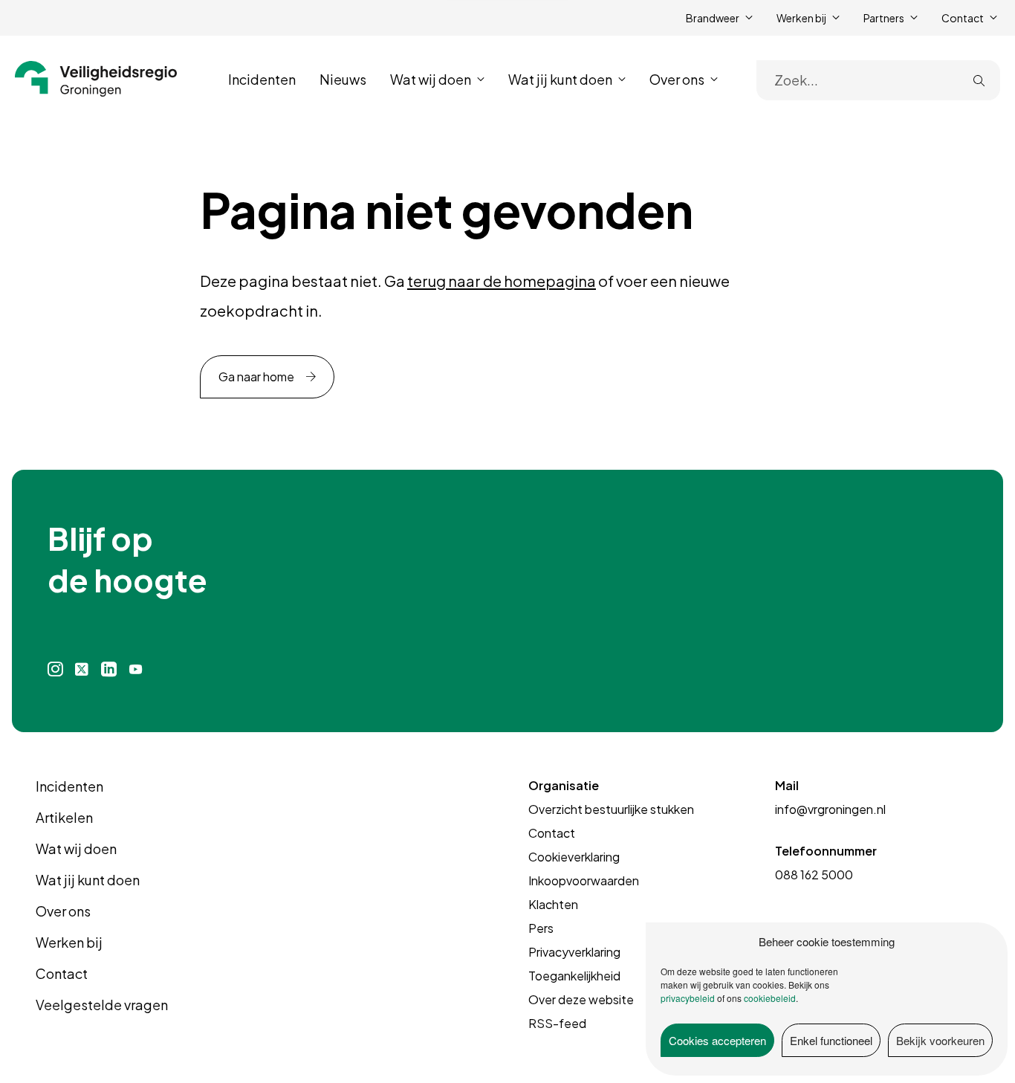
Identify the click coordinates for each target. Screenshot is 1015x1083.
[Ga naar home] (96, 79)
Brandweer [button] (712, 18)
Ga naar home (256, 376)
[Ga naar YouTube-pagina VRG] (136, 669)
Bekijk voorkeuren (940, 1040)
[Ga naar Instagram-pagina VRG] (55, 669)
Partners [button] (883, 18)
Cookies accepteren (717, 1040)
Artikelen (64, 817)
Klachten (553, 904)
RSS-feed (557, 1023)
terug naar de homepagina (501, 280)
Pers (541, 928)
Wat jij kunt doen (88, 879)
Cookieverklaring (574, 856)
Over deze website (581, 999)
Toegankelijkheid (574, 975)
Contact (62, 973)
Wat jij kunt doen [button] (560, 79)
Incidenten (262, 79)
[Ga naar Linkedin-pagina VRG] (108, 669)
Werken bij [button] (801, 18)
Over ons (63, 910)
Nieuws (343, 79)
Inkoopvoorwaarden (583, 880)
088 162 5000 (814, 874)
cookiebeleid (770, 998)
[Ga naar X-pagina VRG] (81, 669)
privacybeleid (688, 998)
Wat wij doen (76, 848)
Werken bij (69, 942)
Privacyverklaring (574, 952)
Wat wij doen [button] (430, 79)
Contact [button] (962, 18)
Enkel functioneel (831, 1040)
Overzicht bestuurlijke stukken (611, 809)
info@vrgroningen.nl (830, 809)
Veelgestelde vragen (102, 1004)
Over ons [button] (676, 79)
